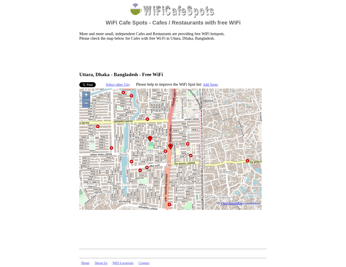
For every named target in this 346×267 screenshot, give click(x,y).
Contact (144, 263)
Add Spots (210, 84)
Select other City (118, 84)
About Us (100, 263)
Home (85, 263)
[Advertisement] (171, 56)
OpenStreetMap (232, 203)
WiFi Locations (122, 263)
